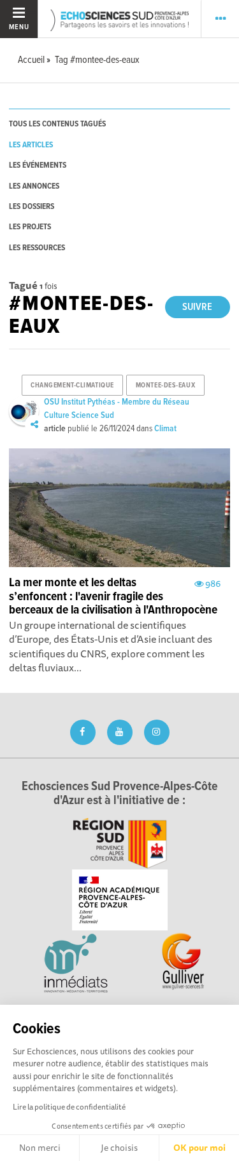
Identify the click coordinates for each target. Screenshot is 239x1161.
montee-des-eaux (165, 385)
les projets (30, 227)
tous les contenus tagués (57, 124)
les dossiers (31, 206)
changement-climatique (72, 385)
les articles (31, 145)
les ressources (37, 248)
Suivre (197, 307)
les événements (37, 165)
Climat (165, 428)
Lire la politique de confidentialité (69, 1107)
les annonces (34, 186)
